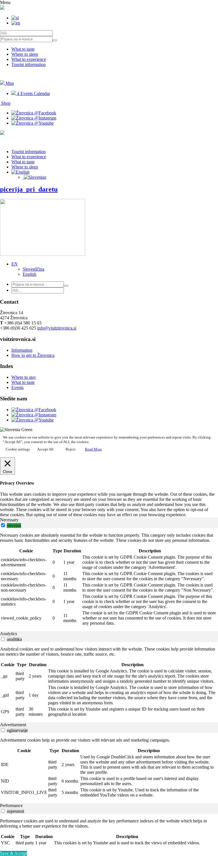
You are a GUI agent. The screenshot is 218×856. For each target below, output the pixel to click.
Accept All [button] (45, 449)
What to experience (28, 59)
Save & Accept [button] (13, 853)
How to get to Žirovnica (32, 355)
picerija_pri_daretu (29, 189)
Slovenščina (33, 269)
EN (14, 264)
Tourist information (28, 64)
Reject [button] (71, 449)
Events (17, 387)
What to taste (23, 49)
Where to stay (23, 377)
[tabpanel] (109, 580)
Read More (93, 449)
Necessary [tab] (9, 519)
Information (21, 350)
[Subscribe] (55, 40)
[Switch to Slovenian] (34, 177)
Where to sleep (24, 54)
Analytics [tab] (8, 633)
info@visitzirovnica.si (56, 328)
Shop (5, 103)
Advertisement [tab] (13, 724)
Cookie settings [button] (18, 449)
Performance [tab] (11, 805)
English (29, 274)
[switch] (3, 525)
